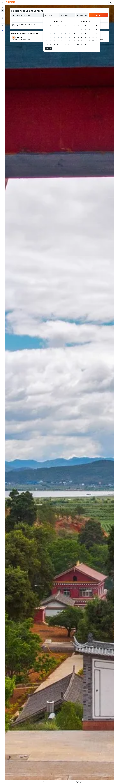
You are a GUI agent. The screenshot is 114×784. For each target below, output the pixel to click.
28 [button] (65, 44)
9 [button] (85, 33)
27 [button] (61, 44)
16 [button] (46, 41)
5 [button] (96, 29)
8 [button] (69, 33)
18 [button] (54, 41)
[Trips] (3, 25)
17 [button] (50, 41)
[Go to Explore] (3, 18)
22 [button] (69, 41)
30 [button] (47, 48)
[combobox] (28, 15)
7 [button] (65, 33)
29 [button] (69, 44)
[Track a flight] (3, 21)
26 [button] (58, 44)
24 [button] (50, 44)
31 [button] (50, 48)
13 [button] (61, 37)
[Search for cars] (3, 13)
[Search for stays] (3, 10)
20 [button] (62, 41)
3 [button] (50, 33)
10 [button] (50, 37)
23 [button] (47, 44)
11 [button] (54, 37)
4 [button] (54, 33)
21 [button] (65, 41)
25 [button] (54, 44)
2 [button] (85, 29)
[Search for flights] (3, 7)
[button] (2, 2)
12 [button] (58, 37)
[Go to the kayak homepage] (10, 2)
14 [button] (65, 37)
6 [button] (61, 33)
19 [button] (58, 41)
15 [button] (69, 37)
